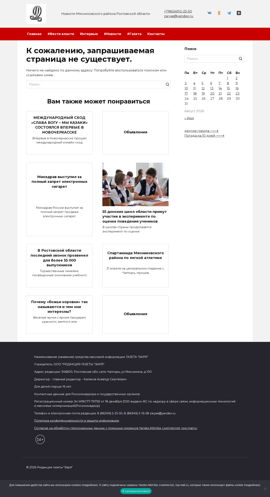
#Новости (112, 34)
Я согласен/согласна (136, 491)
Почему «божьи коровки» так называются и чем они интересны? (59, 307)
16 (237, 88)
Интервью (89, 34)
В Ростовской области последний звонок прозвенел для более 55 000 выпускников (59, 257)
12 (203, 88)
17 (186, 93)
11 (194, 88)
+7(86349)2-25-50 (178, 11)
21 (220, 93)
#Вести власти (60, 34)
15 (228, 88)
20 (212, 93)
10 (186, 88)
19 (203, 93)
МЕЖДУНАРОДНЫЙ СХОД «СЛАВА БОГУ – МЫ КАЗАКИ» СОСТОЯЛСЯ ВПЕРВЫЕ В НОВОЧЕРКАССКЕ (59, 125)
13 (211, 88)
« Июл (189, 118)
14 (220, 88)
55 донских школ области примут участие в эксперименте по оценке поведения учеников (134, 216)
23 (238, 93)
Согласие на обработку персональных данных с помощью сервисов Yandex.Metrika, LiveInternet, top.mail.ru (115, 428)
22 (229, 93)
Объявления (135, 132)
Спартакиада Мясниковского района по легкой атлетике (135, 255)
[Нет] (265, 488)
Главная (34, 34)
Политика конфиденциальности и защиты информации (76, 420)
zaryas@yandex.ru (178, 16)
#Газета (134, 34)
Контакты (156, 34)
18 (195, 93)
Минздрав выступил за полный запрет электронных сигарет (59, 181)
